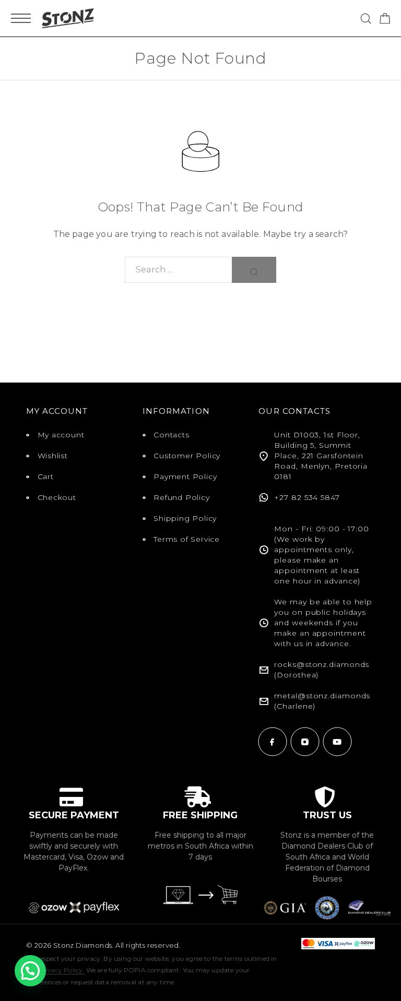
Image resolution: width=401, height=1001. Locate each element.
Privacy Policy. (62, 970)
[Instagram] (305, 741)
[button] (30, 970)
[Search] (365, 18)
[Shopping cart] (385, 20)
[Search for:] (178, 270)
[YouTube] (337, 741)
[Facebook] (272, 741)
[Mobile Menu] (21, 18)
